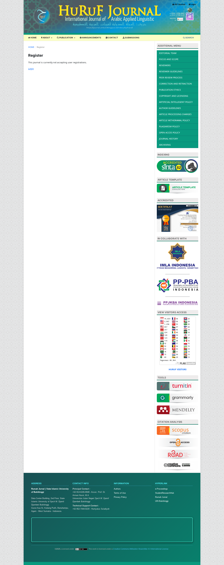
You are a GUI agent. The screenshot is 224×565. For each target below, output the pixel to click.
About (46, 37)
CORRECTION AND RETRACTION (175, 83)
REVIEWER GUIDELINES (171, 71)
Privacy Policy (120, 497)
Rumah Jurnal (161, 497)
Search (189, 37)
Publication (66, 37)
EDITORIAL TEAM (167, 53)
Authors (117, 489)
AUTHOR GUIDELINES (170, 108)
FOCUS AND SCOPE (168, 59)
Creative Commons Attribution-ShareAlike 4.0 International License (141, 549)
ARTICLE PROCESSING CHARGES (175, 114)
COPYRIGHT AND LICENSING (173, 95)
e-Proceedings (161, 489)
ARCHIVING (165, 144)
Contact (112, 37)
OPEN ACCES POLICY (169, 132)
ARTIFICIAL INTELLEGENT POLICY (176, 102)
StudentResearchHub (164, 493)
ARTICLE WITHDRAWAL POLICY (174, 120)
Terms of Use (120, 493)
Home (33, 37)
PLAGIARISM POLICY (169, 126)
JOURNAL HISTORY (168, 138)
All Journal (179, 4)
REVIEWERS (165, 65)
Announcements (91, 37)
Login (193, 4)
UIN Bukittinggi (161, 501)
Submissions (131, 37)
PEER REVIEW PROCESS (170, 77)
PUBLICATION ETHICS (170, 89)
